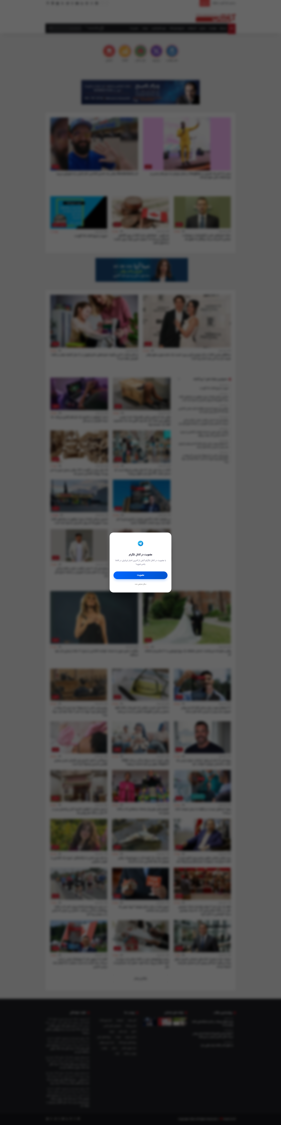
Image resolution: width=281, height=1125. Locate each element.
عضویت (140, 575)
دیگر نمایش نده (140, 584)
